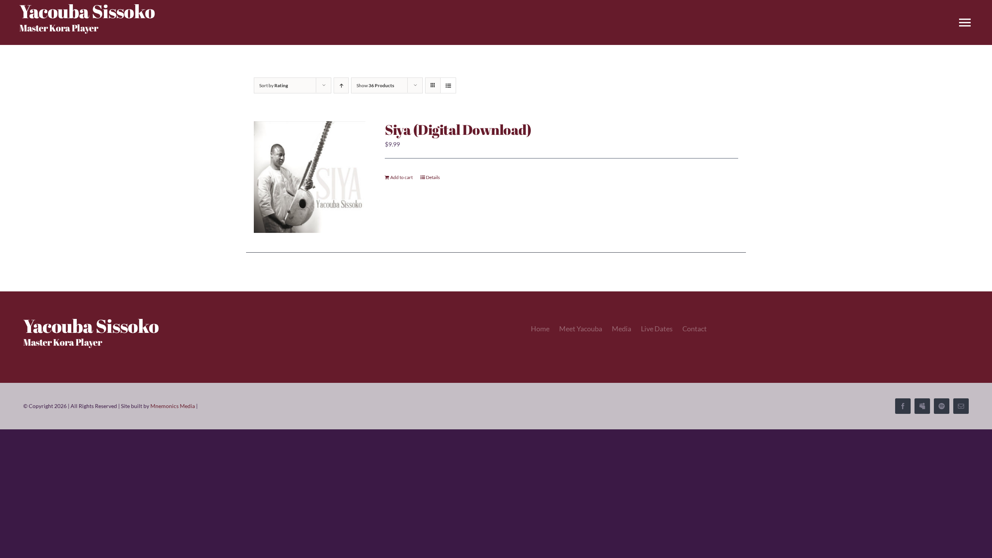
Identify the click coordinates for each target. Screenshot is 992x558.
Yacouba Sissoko (90, 325)
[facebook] (903, 406)
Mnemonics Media (172, 406)
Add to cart (401, 177)
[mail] (961, 406)
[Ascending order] (341, 85)
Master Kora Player (58, 28)
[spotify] (941, 406)
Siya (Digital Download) (458, 129)
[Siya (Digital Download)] (309, 177)
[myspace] (922, 406)
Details (433, 177)
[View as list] (448, 85)
